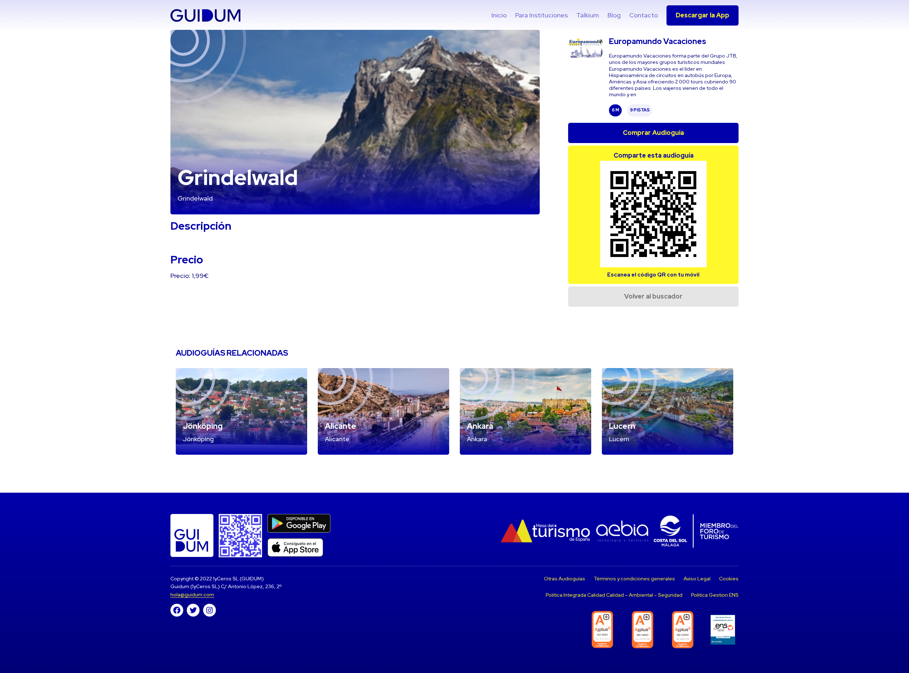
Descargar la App (702, 15)
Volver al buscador (653, 296)
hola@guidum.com (192, 594)
